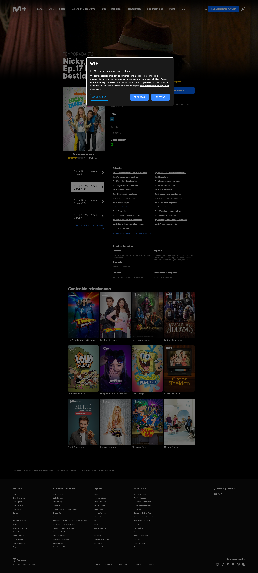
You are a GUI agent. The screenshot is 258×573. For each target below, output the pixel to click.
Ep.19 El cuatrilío (120, 211)
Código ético (138, 509)
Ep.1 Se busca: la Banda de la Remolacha (130, 173)
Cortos (15, 513)
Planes (136, 524)
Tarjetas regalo (139, 543)
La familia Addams (173, 340)
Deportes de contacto (101, 532)
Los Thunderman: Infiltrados (81, 340)
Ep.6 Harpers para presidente (167, 181)
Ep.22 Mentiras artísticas (165, 215)
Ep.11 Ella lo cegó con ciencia (125, 194)
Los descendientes (141, 340)
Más (184, 9)
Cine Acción (17, 509)
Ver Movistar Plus (140, 494)
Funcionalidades (140, 498)
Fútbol (62, 8)
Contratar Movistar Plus (142, 513)
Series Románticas (19, 532)
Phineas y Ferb (139, 447)
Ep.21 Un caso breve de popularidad (128, 215)
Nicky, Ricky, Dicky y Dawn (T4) (85, 216)
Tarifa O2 (137, 539)
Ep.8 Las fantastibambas (165, 185)
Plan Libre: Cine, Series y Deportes (146, 517)
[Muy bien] (81, 158)
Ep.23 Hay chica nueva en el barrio (127, 220)
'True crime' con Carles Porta (63, 528)
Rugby (96, 524)
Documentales (155, 8)
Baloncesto (98, 517)
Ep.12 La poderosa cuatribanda (168, 194)
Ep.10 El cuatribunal (163, 190)
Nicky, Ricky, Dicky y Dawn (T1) (85, 172)
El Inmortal (57, 513)
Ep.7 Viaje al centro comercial (125, 185)
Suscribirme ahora (223, 8)
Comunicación (139, 547)
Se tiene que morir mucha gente (65, 509)
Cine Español (17, 502)
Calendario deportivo (83, 8)
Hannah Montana (108, 447)
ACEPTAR (160, 97)
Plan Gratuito (134, 8)
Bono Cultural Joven (141, 536)
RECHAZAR (139, 97)
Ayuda (220, 494)
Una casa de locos (77, 394)
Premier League (99, 505)
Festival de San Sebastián (62, 532)
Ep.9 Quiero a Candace (122, 190)
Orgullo (15, 547)
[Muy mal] (69, 158)
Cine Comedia (18, 505)
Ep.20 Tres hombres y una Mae (168, 211)
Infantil (172, 8)
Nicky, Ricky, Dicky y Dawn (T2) (85, 187)
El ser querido (58, 494)
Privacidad (137, 564)
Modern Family (171, 447)
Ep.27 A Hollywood (121, 228)
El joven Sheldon (172, 394)
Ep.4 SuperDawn (162, 177)
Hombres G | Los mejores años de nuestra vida (70, 520)
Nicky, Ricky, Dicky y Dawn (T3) (85, 201)
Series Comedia (18, 536)
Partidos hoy (98, 543)
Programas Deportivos (61, 539)
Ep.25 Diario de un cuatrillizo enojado (128, 224)
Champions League (101, 498)
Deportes (116, 8)
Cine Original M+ (19, 498)
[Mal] (72, 158)
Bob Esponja (138, 394)
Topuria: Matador (100, 528)
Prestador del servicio (104, 564)
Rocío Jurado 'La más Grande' (64, 524)
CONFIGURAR (99, 97)
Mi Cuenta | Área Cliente (143, 502)
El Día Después (99, 509)
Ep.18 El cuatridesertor (164, 207)
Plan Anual (138, 532)
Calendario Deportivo (101, 539)
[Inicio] (19, 9)
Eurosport (97, 536)
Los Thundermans (108, 340)
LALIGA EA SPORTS (100, 502)
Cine (51, 8)
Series (40, 8)
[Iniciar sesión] (243, 9)
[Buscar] (206, 9)
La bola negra (58, 498)
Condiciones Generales (142, 505)
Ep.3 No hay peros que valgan (125, 177)
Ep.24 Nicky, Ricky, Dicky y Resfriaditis (171, 220)
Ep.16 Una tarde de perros (166, 202)
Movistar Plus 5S (59, 547)
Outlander (57, 505)
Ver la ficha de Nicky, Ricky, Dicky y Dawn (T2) (132, 233)
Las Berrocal (57, 517)
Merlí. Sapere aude (77, 447)
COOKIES (151, 564)
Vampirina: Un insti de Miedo (113, 394)
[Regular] (75, 158)
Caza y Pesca (58, 543)
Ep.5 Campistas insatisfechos (125, 181)
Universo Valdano (100, 513)
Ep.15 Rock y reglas (121, 202)
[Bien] (78, 158)
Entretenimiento (19, 543)
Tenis (103, 8)
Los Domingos (58, 502)
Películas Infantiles (19, 520)
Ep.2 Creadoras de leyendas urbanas (170, 173)
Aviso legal (123, 564)
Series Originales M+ (20, 528)
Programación (99, 547)
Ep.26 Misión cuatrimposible (166, 224)
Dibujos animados (59, 536)
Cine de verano (18, 517)
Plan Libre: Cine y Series (142, 520)
